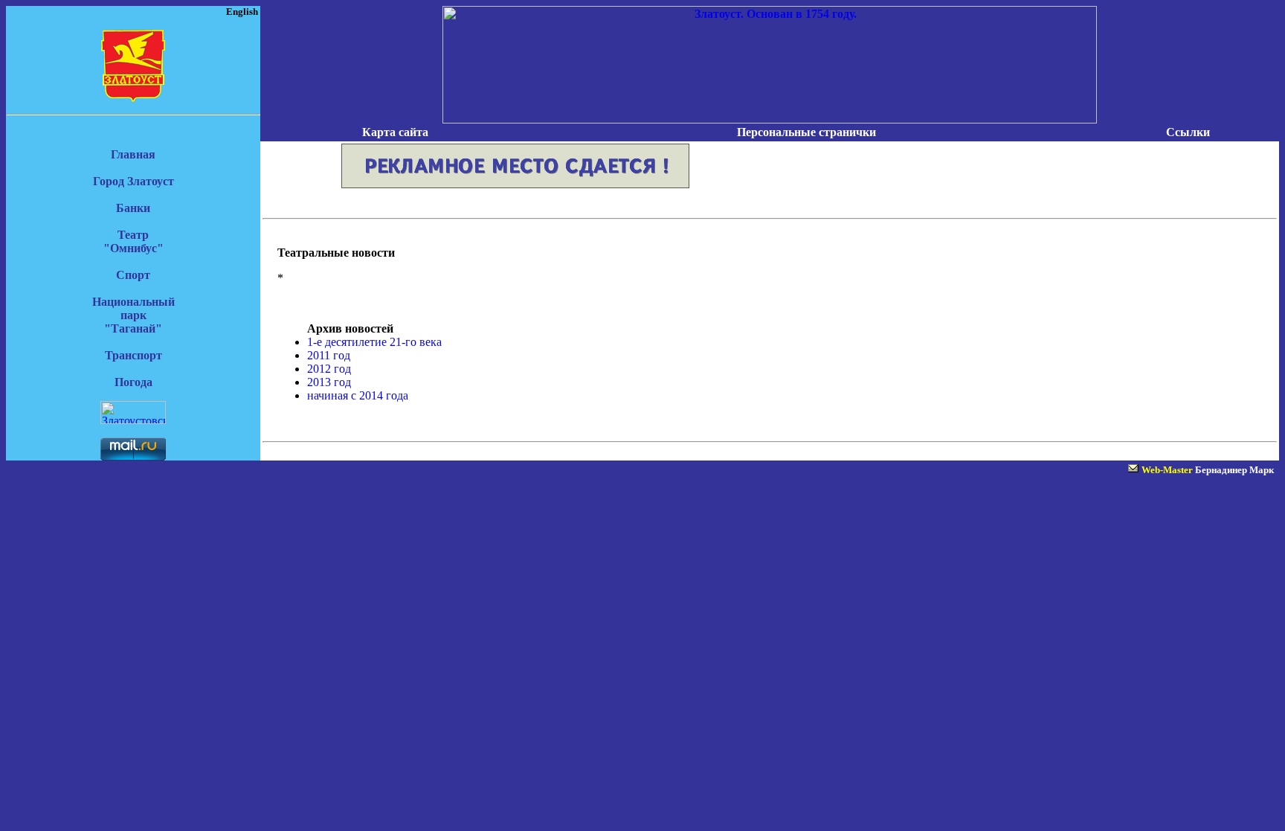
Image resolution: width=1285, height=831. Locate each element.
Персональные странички (806, 132)
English (242, 11)
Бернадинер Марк (1234, 469)
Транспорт (133, 355)
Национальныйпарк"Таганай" (133, 315)
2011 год (328, 355)
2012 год (329, 368)
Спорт (133, 275)
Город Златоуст (133, 181)
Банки (133, 208)
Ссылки (1188, 132)
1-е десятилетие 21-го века (374, 342)
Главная (133, 154)
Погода (133, 382)
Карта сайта (395, 132)
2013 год (329, 382)
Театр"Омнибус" (133, 241)
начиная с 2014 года (357, 395)
